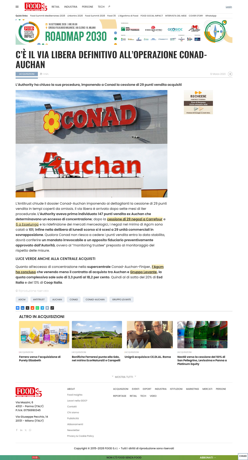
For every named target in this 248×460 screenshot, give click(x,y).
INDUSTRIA (70, 6)
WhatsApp (210, 15)
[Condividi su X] (27, 308)
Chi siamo (73, 412)
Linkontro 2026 (75, 15)
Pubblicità (73, 418)
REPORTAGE (119, 396)
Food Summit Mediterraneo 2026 (47, 15)
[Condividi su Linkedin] (22, 308)
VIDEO (153, 396)
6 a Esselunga (27, 224)
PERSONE (87, 6)
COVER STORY (196, 15)
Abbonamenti (75, 424)
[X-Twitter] (26, 430)
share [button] (230, 74)
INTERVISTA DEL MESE (175, 15)
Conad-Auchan (95, 299)
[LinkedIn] (21, 430)
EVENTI (135, 389)
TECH (101, 6)
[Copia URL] (52, 308)
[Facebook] (17, 430)
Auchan (57, 299)
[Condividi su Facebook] (17, 308)
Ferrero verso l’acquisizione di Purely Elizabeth (40, 358)
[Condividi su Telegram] (42, 308)
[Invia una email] (47, 308)
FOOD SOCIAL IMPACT (152, 15)
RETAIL (56, 6)
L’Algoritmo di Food (128, 15)
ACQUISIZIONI (26, 352)
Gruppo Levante (143, 272)
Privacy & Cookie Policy (80, 436)
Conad (74, 299)
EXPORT (147, 389)
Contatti (72, 406)
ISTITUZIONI (176, 389)
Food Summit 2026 (95, 15)
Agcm (21, 299)
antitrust (39, 299)
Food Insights (74, 394)
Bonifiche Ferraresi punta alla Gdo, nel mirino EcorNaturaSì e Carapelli (96, 358)
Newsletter (73, 430)
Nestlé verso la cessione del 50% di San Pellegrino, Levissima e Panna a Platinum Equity (202, 360)
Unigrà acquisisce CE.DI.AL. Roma (148, 357)
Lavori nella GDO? (77, 400)
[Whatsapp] (30, 430)
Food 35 (111, 15)
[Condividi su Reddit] (32, 308)
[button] (18, 6)
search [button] (109, 6)
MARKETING (192, 389)
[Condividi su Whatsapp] (37, 308)
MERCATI (207, 389)
